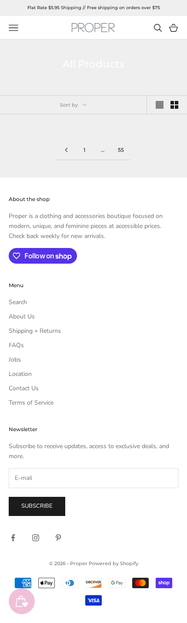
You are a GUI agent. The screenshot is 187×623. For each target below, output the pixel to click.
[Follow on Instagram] (35, 537)
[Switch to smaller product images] (174, 105)
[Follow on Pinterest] (58, 537)
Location (20, 374)
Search (18, 302)
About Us (22, 316)
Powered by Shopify (113, 563)
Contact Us (24, 388)
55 (121, 150)
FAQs (16, 345)
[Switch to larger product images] (160, 105)
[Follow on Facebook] (13, 537)
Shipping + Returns (35, 331)
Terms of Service (31, 403)
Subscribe (37, 506)
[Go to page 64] (66, 150)
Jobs (15, 359)
